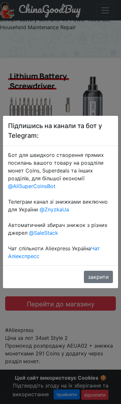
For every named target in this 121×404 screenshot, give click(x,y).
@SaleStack (43, 233)
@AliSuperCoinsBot (31, 186)
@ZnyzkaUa (54, 209)
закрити (98, 277)
